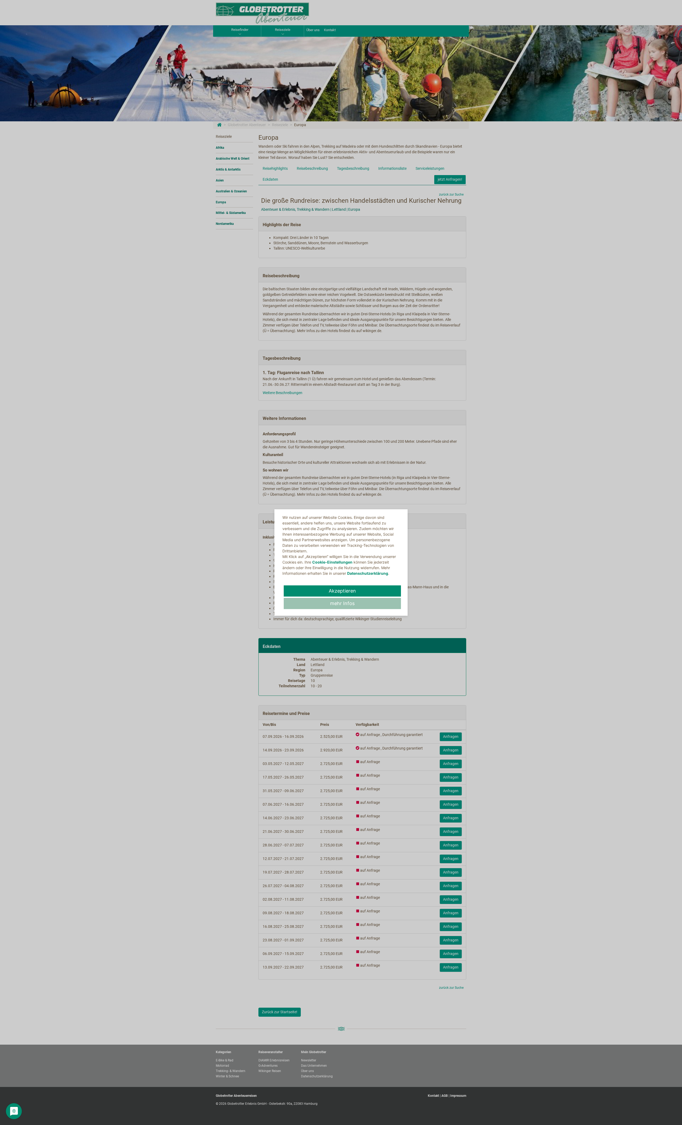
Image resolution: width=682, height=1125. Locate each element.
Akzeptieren (342, 591)
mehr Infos (342, 603)
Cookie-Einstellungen (332, 562)
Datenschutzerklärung (367, 573)
